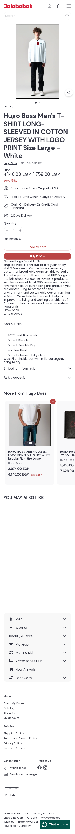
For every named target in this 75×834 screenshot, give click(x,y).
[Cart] (59, 6)
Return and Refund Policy (20, 738)
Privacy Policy (13, 743)
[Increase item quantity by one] (20, 230)
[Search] (67, 16)
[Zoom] (69, 92)
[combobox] (37, 16)
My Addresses (50, 818)
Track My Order (14, 703)
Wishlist (9, 822)
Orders (32, 818)
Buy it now (37, 256)
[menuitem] (37, 619)
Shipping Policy (14, 733)
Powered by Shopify (17, 826)
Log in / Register (43, 814)
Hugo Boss (36, 393)
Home (7, 106)
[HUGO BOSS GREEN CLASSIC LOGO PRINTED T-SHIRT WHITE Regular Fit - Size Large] (30, 440)
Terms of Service (15, 748)
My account (11, 718)
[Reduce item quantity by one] (7, 230)
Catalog (9, 708)
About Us (10, 713)
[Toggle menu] (64, 619)
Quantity (10, 223)
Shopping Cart (13, 818)
